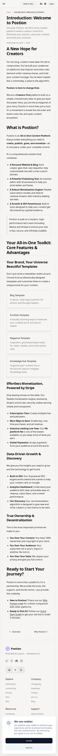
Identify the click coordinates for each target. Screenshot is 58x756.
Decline (29, 747)
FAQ (7, 701)
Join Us (34, 697)
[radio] (9, 670)
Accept (29, 740)
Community (11, 688)
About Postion (37, 714)
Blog (33, 701)
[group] (15, 670)
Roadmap (35, 688)
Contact (34, 692)
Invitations (10, 714)
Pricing (9, 692)
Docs (8, 697)
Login (51, 3)
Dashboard (11, 684)
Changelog (36, 684)
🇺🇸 (42, 4)
